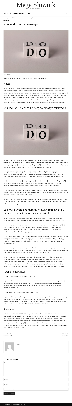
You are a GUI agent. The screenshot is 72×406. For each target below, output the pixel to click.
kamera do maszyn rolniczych (21, 24)
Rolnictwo (14, 18)
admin (5, 27)
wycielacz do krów (9, 336)
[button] (66, 13)
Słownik (29, 13)
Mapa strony (7, 13)
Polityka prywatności (19, 13)
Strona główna (7, 18)
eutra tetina (65, 336)
